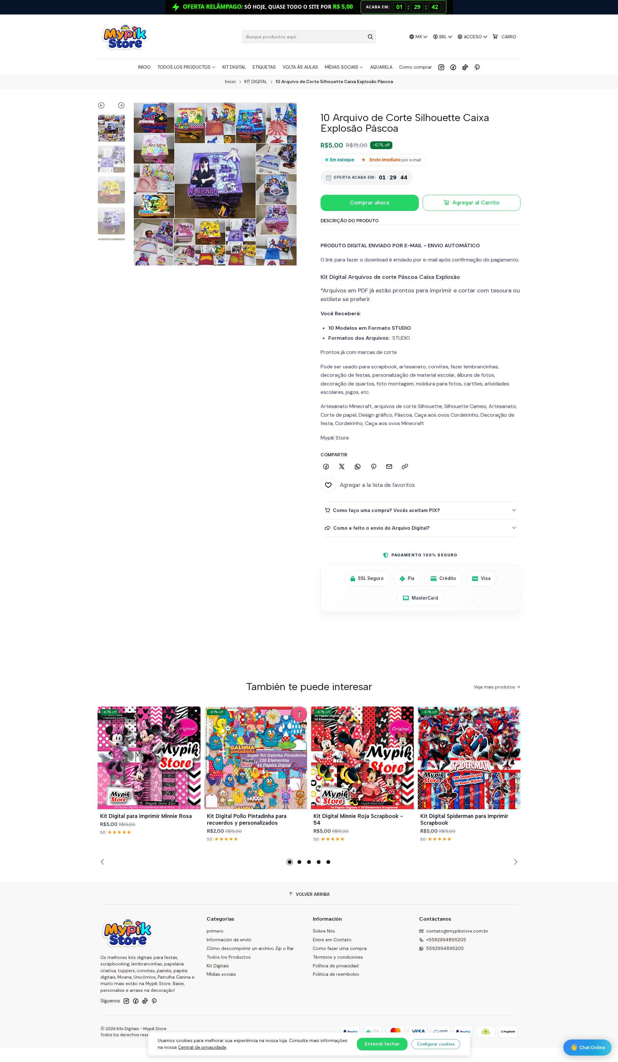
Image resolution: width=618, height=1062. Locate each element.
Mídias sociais (221, 974)
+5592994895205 (446, 940)
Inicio (230, 82)
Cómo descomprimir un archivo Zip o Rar (250, 948)
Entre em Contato (332, 940)
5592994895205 (445, 948)
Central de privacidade (202, 1047)
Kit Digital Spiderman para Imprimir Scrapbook (464, 819)
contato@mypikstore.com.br (457, 931)
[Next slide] (118, 106)
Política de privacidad (336, 966)
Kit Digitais (218, 966)
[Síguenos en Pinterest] (476, 67)
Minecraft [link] (412, 423)
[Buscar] (370, 36)
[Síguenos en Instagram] (441, 67)
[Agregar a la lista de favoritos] (192, 750)
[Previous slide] (104, 106)
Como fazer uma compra (340, 948)
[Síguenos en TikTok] (465, 67)
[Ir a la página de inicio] (124, 36)
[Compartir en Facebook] (326, 467)
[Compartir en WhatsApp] (357, 467)
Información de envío (229, 940)
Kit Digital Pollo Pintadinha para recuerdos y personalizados (246, 819)
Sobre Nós (324, 931)
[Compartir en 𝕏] (341, 467)
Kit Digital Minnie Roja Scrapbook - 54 (358, 819)
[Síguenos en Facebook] (453, 67)
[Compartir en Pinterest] (373, 467)
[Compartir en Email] (389, 467)
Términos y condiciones (338, 957)
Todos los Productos (229, 957)
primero (215, 931)
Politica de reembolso (336, 974)
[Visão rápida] (192, 765)
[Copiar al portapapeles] (404, 467)
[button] (290, 862)
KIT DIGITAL (255, 82)
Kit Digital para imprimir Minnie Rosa (146, 816)
